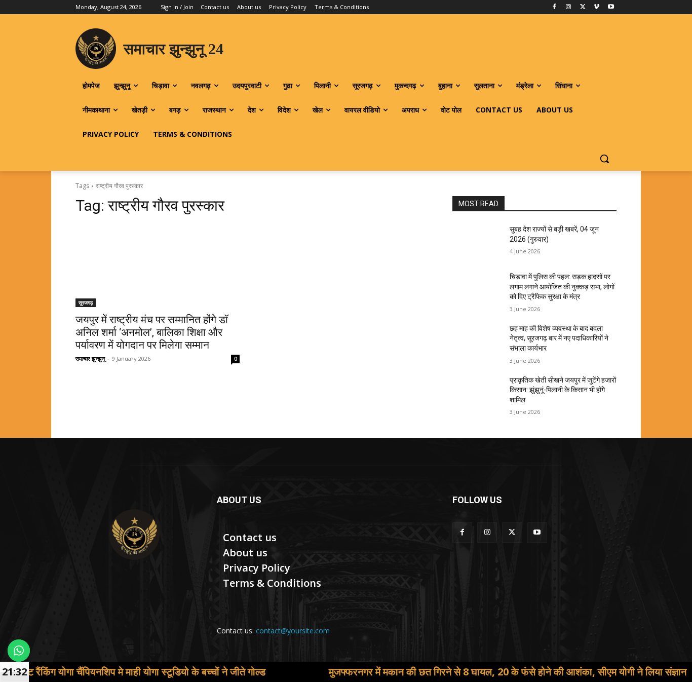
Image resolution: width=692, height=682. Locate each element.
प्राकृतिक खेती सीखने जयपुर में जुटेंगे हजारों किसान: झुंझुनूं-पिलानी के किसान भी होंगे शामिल (563, 390)
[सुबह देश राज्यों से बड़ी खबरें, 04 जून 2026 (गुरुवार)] (477, 241)
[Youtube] (611, 7)
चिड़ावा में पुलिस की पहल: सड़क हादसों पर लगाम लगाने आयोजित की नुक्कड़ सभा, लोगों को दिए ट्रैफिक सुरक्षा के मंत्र (562, 286)
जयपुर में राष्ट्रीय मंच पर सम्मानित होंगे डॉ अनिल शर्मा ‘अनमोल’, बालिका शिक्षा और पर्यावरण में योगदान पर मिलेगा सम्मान (151, 332)
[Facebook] (554, 7)
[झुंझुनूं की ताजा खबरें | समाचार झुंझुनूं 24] (134, 534)
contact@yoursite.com (293, 630)
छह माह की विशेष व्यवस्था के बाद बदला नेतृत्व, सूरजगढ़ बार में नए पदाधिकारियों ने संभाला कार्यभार (559, 338)
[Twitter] (583, 7)
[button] (604, 158)
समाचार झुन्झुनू (90, 358)
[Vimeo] (596, 7)
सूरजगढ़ (86, 302)
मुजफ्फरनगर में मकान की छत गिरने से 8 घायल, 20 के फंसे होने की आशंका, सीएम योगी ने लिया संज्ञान (473, 671)
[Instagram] (568, 7)
